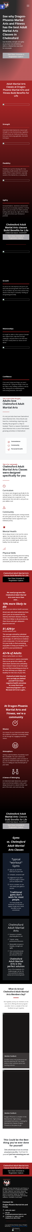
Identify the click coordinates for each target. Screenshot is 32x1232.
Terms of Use (23, 1226)
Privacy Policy (15, 1226)
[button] (2, 6)
